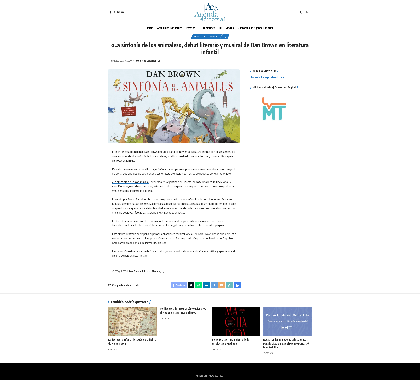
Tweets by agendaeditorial (268, 77)
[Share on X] (191, 285)
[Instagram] (119, 12)
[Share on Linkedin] (206, 285)
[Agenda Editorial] (210, 12)
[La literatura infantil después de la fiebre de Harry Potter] (132, 321)
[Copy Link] (229, 285)
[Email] (221, 285)
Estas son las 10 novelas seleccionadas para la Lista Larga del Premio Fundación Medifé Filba (286, 343)
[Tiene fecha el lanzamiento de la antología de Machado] (236, 321)
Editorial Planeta (151, 271)
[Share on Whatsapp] (198, 285)
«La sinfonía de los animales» (130, 182)
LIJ (225, 36)
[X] (114, 12)
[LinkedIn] (123, 12)
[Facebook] (110, 12)
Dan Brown (135, 271)
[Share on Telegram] (214, 285)
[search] (302, 12)
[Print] (237, 285)
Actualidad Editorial (206, 36)
